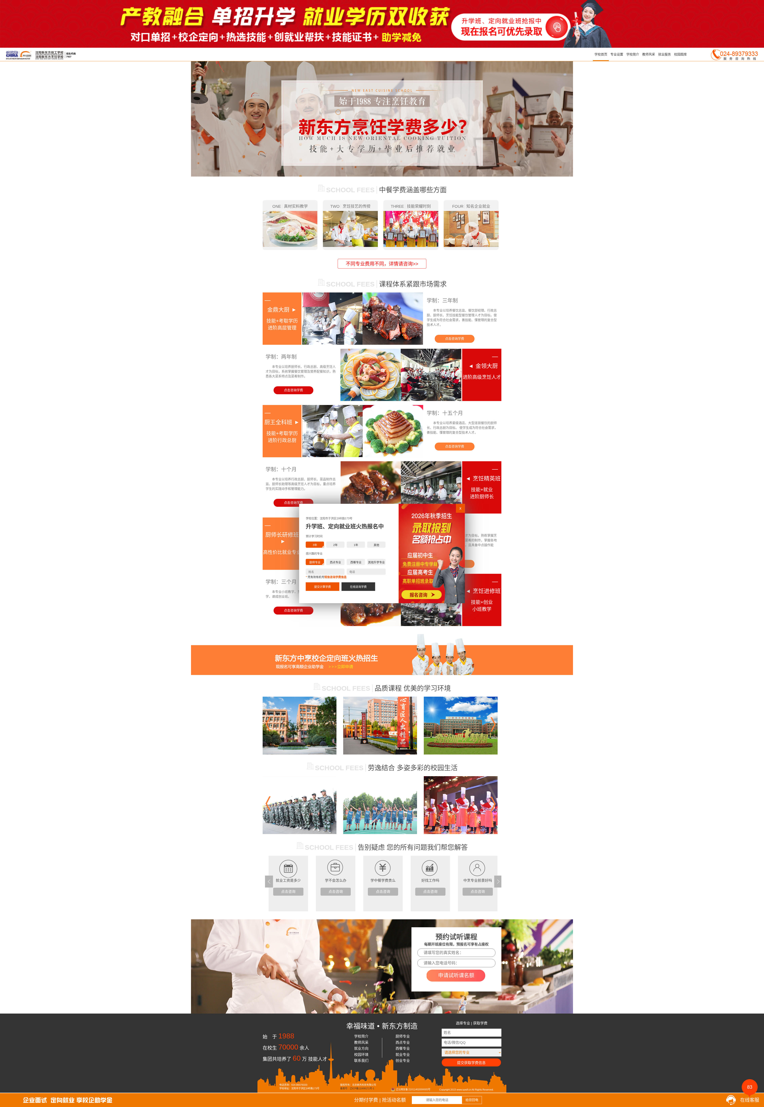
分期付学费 (366, 1100)
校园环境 (361, 1055)
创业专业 (403, 1061)
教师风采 (648, 54)
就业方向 (361, 1049)
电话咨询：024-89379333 (293, 1085)
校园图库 (680, 54)
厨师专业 (403, 1036)
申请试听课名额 (456, 975)
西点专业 (403, 1043)
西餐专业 (403, 1049)
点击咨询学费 (454, 338)
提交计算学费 (322, 586)
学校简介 (632, 54)
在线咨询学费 (358, 586)
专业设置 (616, 54)
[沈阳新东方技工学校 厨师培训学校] (58, 1098)
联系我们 (361, 1061)
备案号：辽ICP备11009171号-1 (357, 1088)
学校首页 (600, 54)
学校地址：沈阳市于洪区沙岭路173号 (299, 1088)
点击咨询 (288, 892)
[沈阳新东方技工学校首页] (38, 54)
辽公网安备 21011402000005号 (413, 1089)
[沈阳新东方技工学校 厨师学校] (382, 1)
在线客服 (749, 1099)
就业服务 (664, 54)
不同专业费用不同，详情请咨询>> (382, 263)
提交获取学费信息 (471, 1063)
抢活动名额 (394, 1100)
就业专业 (403, 1055)
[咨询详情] (382, 654)
